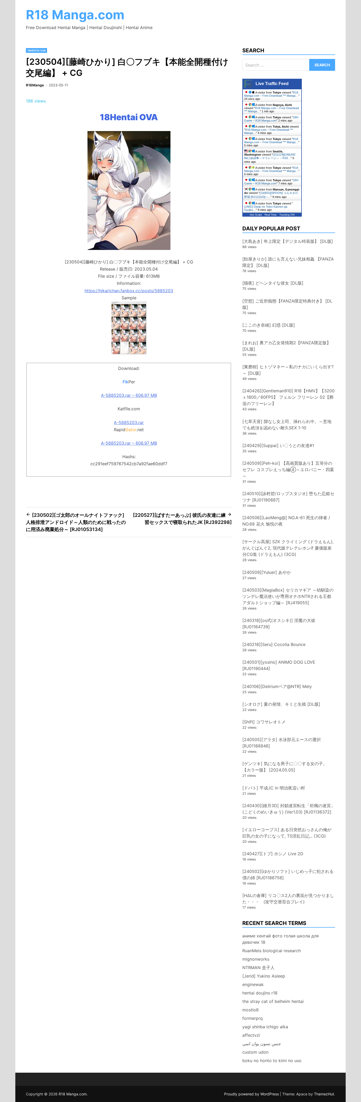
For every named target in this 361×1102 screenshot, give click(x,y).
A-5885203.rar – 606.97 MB (129, 395)
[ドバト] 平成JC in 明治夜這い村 (273, 788)
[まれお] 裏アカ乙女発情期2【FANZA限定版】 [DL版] (286, 346)
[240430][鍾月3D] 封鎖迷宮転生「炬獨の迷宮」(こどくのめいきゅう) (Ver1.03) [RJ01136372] (288, 809)
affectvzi (251, 1035)
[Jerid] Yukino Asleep (263, 976)
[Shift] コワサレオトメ (264, 721)
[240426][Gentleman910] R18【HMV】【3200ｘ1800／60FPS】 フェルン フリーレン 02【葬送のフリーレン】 (288, 397)
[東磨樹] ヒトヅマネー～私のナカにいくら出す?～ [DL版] (288, 370)
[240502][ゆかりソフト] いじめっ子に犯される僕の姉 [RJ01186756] (288, 874)
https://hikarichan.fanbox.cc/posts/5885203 (129, 290)
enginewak (253, 984)
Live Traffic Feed (272, 83)
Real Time (271, 214)
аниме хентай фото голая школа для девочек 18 (280, 939)
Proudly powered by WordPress (252, 1094)
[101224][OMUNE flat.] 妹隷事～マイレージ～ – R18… (269, 156)
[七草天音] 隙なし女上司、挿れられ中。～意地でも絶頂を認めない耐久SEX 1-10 (286, 424)
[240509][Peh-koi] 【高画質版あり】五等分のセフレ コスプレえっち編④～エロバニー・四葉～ (288, 469)
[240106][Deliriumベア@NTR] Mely (277, 686)
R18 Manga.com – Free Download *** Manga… (271, 94)
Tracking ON (286, 214)
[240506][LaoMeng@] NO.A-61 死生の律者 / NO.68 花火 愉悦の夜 (286, 521)
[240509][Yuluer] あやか (266, 572)
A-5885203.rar (129, 422)
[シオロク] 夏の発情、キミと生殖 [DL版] (281, 704)
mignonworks (255, 959)
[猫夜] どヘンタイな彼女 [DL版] (272, 283)
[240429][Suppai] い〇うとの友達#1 (278, 445)
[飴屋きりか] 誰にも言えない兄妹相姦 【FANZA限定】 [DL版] (288, 262)
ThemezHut (324, 1094)
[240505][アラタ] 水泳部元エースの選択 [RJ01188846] (281, 742)
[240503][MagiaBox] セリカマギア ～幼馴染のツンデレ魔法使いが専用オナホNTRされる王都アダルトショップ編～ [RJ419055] (288, 596)
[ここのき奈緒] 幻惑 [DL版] (268, 325)
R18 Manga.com (75, 14)
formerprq (252, 1018)
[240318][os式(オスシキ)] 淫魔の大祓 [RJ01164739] (278, 623)
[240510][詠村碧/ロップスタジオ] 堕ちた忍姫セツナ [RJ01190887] (288, 497)
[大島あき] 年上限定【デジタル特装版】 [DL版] (287, 241)
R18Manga (35, 85)
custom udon (255, 1052)
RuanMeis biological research (271, 950)
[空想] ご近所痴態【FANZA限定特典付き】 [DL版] (287, 304)
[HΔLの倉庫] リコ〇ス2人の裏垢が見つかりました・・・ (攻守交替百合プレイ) (288, 898)
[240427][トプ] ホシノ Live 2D (272, 853)
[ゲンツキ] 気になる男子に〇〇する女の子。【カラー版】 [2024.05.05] (284, 767)
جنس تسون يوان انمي (261, 1043)
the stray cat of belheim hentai (273, 1001)
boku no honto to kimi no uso (272, 1060)
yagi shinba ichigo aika (265, 1026)
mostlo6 (250, 1009)
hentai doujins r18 (259, 993)
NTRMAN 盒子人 (258, 967)
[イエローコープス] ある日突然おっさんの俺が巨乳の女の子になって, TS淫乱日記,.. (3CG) (286, 833)
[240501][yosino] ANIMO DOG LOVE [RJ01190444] (278, 665)
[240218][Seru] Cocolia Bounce (274, 644)
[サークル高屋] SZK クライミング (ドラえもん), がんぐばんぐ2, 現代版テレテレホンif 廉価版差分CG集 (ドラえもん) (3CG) (288, 548)
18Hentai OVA (36, 50)
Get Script (256, 214)
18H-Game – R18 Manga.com (271, 119)
